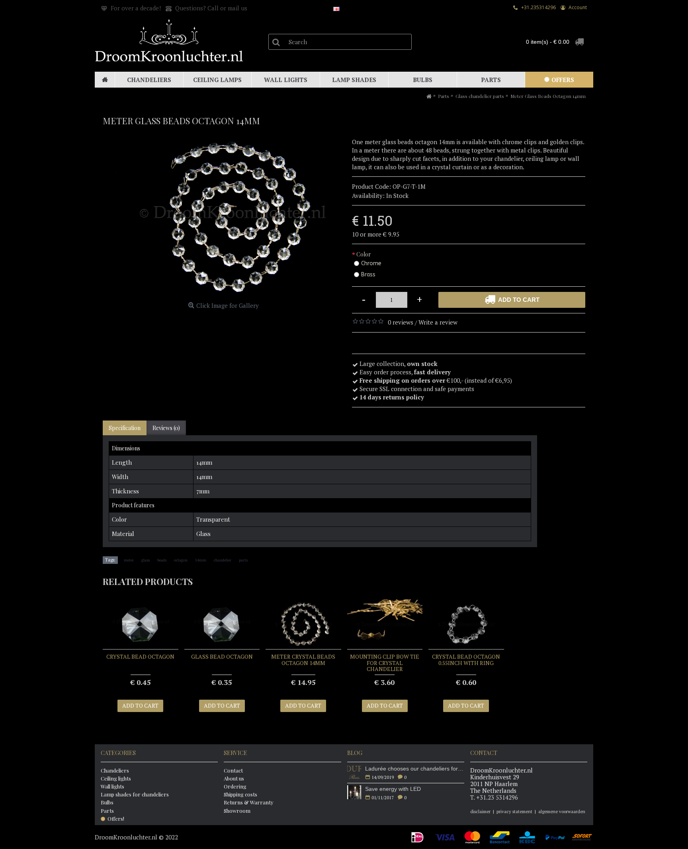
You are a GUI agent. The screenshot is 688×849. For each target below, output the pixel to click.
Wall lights (112, 786)
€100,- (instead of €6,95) (437, 380)
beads (161, 560)
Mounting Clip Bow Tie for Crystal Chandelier (384, 663)
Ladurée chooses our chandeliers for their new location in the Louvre (414, 768)
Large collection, (399, 364)
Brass (368, 274)
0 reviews (400, 322)
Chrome (371, 263)
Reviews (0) (166, 428)
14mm (200, 560)
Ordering (235, 786)
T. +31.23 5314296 (494, 797)
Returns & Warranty (249, 802)
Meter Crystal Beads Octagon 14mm (303, 659)
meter (129, 560)
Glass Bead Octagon (222, 656)
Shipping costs (240, 794)
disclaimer (480, 811)
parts (243, 560)
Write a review (437, 322)
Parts (107, 810)
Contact (233, 770)
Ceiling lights (116, 778)
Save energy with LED (393, 789)
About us (234, 778)
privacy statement (514, 811)
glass (145, 560)
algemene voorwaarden (561, 811)
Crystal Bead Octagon (140, 656)
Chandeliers (115, 770)
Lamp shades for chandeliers (135, 794)
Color (363, 254)
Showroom (237, 810)
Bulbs (107, 802)
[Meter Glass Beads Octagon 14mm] (223, 218)
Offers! (116, 818)
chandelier (222, 560)
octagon (181, 560)
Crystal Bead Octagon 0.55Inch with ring (466, 659)
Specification (125, 428)
